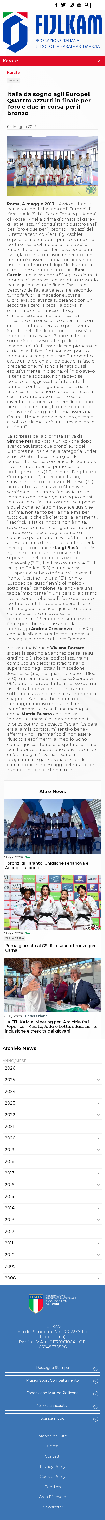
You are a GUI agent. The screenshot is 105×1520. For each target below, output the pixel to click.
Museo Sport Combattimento (52, 1380)
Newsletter (52, 1507)
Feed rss (53, 1486)
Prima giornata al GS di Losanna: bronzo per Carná (50, 948)
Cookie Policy (52, 1476)
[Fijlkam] (52, 32)
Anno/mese (15, 1061)
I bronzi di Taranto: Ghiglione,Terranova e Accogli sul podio (46, 865)
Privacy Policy (52, 1466)
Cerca (52, 1446)
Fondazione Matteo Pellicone (52, 1393)
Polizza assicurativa (53, 1405)
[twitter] (63, 5)
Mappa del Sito (52, 1436)
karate (13, 80)
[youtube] (79, 5)
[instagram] (71, 5)
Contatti (52, 1456)
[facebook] (56, 5)
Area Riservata (52, 1496)
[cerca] (87, 5)
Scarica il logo (52, 1418)
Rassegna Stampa (52, 1367)
